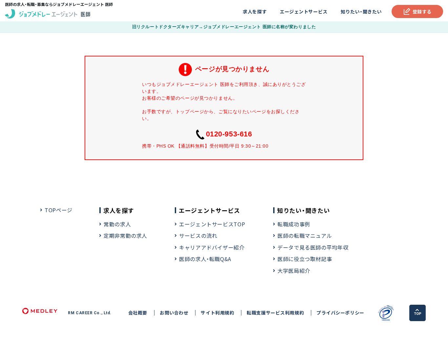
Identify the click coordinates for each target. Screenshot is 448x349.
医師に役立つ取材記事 (304, 259)
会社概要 (137, 313)
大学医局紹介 (293, 271)
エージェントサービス (304, 11)
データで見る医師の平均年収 (312, 247)
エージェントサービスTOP (212, 224)
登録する (422, 11)
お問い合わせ (174, 313)
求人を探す (255, 11)
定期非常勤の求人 (125, 235)
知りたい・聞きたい (361, 11)
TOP (417, 314)
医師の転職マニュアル (304, 235)
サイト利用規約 (217, 313)
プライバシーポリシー (340, 313)
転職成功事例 (293, 224)
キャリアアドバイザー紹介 (212, 247)
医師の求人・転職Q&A (205, 259)
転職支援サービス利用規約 (275, 313)
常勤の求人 (117, 224)
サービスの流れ (198, 235)
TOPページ (58, 210)
